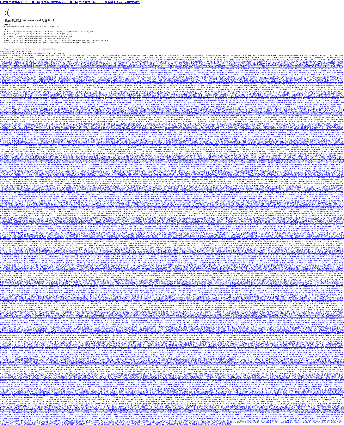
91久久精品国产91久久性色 (56, 83)
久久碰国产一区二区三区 (41, 168)
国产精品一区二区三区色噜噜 (182, 189)
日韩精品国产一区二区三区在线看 (94, 102)
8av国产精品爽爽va (129, 80)
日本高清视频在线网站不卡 (114, 67)
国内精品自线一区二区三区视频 (76, 196)
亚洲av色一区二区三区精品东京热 (207, 153)
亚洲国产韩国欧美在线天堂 (266, 147)
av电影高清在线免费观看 (170, 117)
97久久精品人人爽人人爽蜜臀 (258, 127)
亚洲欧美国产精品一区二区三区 (208, 108)
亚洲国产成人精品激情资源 (230, 72)
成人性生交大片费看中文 (228, 104)
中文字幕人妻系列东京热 (303, 68)
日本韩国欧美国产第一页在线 (282, 136)
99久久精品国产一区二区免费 (137, 142)
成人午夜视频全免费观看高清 (305, 61)
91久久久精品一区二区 (220, 176)
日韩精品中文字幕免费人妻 (149, 130)
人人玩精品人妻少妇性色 (225, 234)
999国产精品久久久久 (59, 85)
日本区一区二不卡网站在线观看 (312, 95)
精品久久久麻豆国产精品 (88, 209)
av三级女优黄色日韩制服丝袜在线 (21, 67)
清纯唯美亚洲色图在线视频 (208, 142)
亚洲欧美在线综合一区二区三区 (265, 217)
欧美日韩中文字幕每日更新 (212, 226)
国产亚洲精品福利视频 (33, 164)
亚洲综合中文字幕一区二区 (326, 65)
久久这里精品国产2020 (68, 91)
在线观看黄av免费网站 (122, 115)
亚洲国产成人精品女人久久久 (186, 157)
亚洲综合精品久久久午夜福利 (290, 93)
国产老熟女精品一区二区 (14, 95)
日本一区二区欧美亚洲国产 (161, 172)
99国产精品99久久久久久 (288, 238)
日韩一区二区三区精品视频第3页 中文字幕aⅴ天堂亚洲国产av (263, 106)
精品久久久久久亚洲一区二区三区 (257, 172)
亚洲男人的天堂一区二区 (236, 106)
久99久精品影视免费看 (176, 198)
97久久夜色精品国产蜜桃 (270, 189)
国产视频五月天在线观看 (167, 97)
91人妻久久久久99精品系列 (220, 67)
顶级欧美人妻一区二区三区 (235, 230)
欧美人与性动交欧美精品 (268, 102)
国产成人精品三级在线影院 (189, 185)
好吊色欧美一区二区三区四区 (313, 106)
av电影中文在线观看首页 (138, 136)
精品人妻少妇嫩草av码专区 (202, 215)
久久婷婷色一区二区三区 (248, 151)
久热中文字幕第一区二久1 (103, 208)
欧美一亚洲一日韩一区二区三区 (325, 223)
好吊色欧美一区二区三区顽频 (166, 110)
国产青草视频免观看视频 (291, 204)
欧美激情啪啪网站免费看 (184, 97)
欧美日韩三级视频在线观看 (217, 87)
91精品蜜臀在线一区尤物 (211, 57)
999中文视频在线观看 (302, 112)
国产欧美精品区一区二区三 (144, 134)
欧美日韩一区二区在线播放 (122, 89)
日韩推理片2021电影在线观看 (141, 144)
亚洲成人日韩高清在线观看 (325, 162)
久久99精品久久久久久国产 (69, 204)
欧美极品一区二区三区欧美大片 (192, 112)
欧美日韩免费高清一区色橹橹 (127, 215)
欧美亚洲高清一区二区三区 (293, 74)
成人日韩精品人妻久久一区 (324, 146)
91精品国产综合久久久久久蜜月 (161, 144)
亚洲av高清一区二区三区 (223, 157)
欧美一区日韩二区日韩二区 (300, 159)
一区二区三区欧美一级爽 (105, 200)
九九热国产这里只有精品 (172, 129)
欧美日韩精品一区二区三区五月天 (296, 76)
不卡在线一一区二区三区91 (276, 125)
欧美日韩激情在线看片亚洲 (183, 245)
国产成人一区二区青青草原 (269, 115)
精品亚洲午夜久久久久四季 (228, 63)
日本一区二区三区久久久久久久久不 (315, 108)
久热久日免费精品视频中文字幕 (281, 221)
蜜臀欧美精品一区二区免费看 (300, 142)
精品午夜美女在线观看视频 (313, 245)
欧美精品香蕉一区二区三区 (217, 240)
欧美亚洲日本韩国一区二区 (60, 234)
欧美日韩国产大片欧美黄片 (217, 83)
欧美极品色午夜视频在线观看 (143, 249)
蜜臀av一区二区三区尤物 (124, 221)
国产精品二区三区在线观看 (229, 174)
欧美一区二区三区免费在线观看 (195, 147)
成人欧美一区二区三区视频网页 (96, 185)
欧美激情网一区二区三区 (28, 59)
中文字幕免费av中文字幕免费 (66, 147)
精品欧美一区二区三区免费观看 (280, 99)
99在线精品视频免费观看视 (89, 159)
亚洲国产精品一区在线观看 (259, 245)
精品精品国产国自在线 (45, 63)
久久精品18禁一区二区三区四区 (73, 70)
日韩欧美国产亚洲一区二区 (214, 166)
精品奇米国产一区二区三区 (107, 123)
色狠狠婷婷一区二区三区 (41, 67)
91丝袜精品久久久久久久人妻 (202, 125)
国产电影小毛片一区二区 (225, 228)
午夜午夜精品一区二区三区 (171, 72)
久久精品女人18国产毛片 (296, 161)
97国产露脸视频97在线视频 (222, 89)
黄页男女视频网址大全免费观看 (281, 80)
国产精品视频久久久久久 (57, 187)
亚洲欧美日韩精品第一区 (265, 183)
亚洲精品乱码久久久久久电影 (260, 108)
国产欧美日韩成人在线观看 (319, 119)
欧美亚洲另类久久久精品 (319, 215)
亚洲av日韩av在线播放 (307, 187)
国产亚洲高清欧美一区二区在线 (208, 162)
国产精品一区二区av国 (137, 151)
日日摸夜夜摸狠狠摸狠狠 (111, 149)
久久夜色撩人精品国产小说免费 (144, 161)
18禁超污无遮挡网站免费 (324, 213)
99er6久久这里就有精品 (169, 224)
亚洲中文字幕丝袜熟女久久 (162, 76)
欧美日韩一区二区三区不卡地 (60, 181)
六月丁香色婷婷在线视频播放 (227, 142)
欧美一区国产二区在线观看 (312, 226)
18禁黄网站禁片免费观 (9, 144)
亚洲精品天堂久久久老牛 (273, 123)
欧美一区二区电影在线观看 (83, 114)
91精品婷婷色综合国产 (215, 146)
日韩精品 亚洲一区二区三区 (110, 172)
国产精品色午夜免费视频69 (312, 206)
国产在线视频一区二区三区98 (276, 59)
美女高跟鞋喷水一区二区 (211, 183)
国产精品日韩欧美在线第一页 (217, 106)
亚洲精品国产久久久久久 (332, 194)
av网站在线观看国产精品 (65, 65)
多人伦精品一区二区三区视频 (150, 162)
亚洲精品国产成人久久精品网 (119, 129)
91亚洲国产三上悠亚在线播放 (138, 129)
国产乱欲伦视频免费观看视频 (120, 91)
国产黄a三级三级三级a (333, 102)
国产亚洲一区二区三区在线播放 (83, 104)
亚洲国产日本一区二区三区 (96, 80)
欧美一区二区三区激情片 (10, 115)
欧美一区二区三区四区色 (298, 234)
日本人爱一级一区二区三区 (281, 193)
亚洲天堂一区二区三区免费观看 (139, 132)
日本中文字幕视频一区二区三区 (136, 63)
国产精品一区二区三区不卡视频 (85, 115)
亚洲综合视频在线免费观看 (74, 127)
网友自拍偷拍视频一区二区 (71, 159)
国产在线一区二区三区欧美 (207, 234)
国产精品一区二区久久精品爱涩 (134, 117)
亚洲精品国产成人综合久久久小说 (170, 177)
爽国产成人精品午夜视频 (309, 55)
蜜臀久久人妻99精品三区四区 (193, 57)
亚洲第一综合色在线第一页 (185, 123)
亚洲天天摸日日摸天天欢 (90, 219)
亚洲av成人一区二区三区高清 (131, 127)
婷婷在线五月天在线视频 (21, 83)
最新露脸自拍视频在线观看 (291, 162)
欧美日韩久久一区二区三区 (292, 83)
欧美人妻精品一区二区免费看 (271, 187)
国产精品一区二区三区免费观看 (249, 91)
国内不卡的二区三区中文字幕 (71, 200)
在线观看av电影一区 (78, 241)
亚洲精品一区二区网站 (218, 68)
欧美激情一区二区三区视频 (83, 142)
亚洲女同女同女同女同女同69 (113, 138)
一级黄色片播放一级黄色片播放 (330, 176)
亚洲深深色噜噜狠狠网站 (300, 208)
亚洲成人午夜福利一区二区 (320, 68)
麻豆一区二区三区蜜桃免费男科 (263, 179)
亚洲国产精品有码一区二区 (197, 187)
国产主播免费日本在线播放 (38, 83)
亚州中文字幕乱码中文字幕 (241, 245)
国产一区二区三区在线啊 (117, 228)
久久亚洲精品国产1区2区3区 (120, 82)
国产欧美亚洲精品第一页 (216, 121)
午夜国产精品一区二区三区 (313, 59)
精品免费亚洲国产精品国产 (148, 110)
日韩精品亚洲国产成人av (308, 93)
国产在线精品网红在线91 (221, 100)
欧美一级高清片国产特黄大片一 (38, 99)
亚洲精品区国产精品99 (31, 147)
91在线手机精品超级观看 (183, 83)
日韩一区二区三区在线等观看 (175, 159)
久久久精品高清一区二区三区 (236, 93)
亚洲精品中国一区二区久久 (229, 236)
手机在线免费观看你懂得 (140, 155)
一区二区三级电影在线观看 (41, 177)
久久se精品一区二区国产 (249, 166)
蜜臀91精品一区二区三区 (269, 68)
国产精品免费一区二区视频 (49, 249)
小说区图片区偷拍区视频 (104, 209)
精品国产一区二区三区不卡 (232, 146)
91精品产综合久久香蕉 (136, 234)
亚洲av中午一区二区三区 (304, 189)
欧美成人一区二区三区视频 (173, 209)
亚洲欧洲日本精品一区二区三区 (327, 82)
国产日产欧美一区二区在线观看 (319, 149)
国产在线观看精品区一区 (96, 97)
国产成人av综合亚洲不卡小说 (193, 179)
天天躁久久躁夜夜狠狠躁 (82, 132)
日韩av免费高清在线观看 (23, 106)
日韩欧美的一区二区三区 (84, 91)
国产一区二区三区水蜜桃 (272, 219)
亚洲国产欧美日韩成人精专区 (193, 226)
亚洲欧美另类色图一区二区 (184, 215)
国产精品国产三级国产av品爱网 (185, 130)
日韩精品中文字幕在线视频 (123, 191)
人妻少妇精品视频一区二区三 (21, 232)
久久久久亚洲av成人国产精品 (239, 200)
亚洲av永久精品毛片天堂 (173, 206)
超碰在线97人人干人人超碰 (61, 63)
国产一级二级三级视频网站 (317, 80)
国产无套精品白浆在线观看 (94, 213)
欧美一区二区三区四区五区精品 (184, 219)
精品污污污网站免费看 (9, 209)
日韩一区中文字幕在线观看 (196, 204)
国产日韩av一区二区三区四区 (51, 215)
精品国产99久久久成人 (88, 206)
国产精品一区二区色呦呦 (45, 119)
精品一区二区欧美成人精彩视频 (95, 87)
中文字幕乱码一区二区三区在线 (70, 123)
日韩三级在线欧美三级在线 (127, 61)
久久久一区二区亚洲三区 (302, 215)
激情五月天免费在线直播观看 (175, 119)
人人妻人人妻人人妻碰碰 (295, 226)
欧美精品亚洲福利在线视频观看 (168, 59)
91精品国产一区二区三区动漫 (80, 63)
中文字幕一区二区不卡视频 (46, 217)
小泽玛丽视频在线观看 (137, 115)
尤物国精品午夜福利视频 (330, 168)
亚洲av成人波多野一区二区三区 (197, 65)
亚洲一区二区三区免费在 (187, 127)
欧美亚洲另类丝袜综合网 (290, 134)
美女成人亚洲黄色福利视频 (282, 114)
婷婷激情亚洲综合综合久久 (160, 78)
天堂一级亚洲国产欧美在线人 (118, 65)
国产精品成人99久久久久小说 (9, 65)
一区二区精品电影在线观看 (261, 221)
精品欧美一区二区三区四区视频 (30, 161)
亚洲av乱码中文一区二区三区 (198, 249)
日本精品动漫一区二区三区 (84, 72)
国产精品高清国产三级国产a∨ (47, 144)
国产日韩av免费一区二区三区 (284, 241)
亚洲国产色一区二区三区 (23, 125)
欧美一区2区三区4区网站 (87, 208)
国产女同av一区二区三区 (160, 85)
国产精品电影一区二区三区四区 (90, 172)
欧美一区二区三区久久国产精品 (41, 234)
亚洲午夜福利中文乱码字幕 (333, 117)
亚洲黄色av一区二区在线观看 (17, 230)
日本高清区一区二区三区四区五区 (14, 194)
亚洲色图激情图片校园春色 (133, 170)
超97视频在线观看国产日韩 (276, 251)
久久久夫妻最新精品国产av (231, 65)
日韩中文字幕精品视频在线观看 (153, 112)
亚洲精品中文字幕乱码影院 (23, 112)
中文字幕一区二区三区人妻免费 (59, 67)
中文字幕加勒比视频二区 (263, 63)
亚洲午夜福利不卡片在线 (14, 91)
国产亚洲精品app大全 (93, 57)
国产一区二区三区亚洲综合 (44, 151)
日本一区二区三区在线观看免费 (333, 151)
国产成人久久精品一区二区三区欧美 (332, 134)
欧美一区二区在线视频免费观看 (229, 151)
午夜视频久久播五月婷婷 (298, 183)
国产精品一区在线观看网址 (169, 127)
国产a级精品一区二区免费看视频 (90, 161)
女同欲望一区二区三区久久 (274, 204)
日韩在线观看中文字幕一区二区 (259, 168)
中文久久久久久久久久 (277, 76)
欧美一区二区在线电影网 (299, 193)
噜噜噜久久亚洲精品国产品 (169, 193)
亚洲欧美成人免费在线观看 (74, 232)
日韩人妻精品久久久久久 (140, 206)
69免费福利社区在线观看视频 (324, 61)
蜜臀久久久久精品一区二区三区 (147, 215)
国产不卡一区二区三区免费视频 (106, 144)
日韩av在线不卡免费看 (323, 93)
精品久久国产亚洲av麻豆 (334, 70)
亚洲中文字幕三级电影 (14, 117)
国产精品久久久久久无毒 (251, 208)
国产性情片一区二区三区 (151, 170)
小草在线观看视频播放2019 (98, 63)
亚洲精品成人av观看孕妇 (163, 70)
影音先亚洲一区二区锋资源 (295, 127)
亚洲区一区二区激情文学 (189, 89)
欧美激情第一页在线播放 (102, 104)
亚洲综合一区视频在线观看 (199, 240)
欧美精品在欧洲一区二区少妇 (112, 68)
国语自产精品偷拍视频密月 (334, 85)
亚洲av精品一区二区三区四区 (229, 129)
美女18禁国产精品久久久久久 (58, 168)
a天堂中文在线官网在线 (126, 172)
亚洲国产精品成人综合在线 (147, 87)
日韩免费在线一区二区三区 (150, 240)
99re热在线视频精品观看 (174, 91)
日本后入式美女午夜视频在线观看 (123, 208)
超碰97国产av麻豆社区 (93, 99)
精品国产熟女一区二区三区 (174, 114)
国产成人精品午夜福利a (267, 241)
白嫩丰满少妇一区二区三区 (156, 159)
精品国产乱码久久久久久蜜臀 (239, 59)
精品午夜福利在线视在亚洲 (155, 209)
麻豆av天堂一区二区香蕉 (284, 147)
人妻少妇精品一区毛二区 (29, 63)
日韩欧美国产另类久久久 (310, 74)
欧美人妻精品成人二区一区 (59, 177)
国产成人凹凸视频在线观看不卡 (105, 119)
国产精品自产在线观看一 (91, 70)
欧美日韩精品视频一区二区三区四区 (218, 55)
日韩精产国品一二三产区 (290, 89)
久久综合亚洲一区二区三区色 (192, 217)
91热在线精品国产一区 (105, 159)
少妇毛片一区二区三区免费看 (152, 138)
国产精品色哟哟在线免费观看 (103, 121)
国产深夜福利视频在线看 (335, 63)
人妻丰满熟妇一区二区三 (317, 129)
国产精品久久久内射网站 (133, 153)
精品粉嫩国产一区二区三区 (48, 95)
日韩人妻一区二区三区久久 (268, 208)
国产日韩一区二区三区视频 (116, 72)
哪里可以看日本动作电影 (42, 181)
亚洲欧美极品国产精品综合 (289, 181)
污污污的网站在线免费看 (115, 117)
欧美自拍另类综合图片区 (185, 93)
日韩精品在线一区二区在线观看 (149, 93)
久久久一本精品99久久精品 (211, 196)
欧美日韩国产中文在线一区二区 (329, 236)
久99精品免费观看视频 (212, 144)
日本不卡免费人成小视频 (99, 117)
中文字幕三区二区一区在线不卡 (167, 87)
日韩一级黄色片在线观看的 (234, 241)
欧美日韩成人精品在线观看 (168, 100)
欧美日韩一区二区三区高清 (246, 119)
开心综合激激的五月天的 (41, 97)
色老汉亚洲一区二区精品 (109, 187)
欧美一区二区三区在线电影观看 (117, 185)
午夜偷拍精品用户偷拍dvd (105, 211)
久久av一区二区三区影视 (116, 170)
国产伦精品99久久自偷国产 (257, 83)
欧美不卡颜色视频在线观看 (15, 155)
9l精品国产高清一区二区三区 (253, 230)
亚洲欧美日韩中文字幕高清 (310, 249)
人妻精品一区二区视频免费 (99, 55)
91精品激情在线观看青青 (78, 213)
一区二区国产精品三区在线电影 (211, 85)
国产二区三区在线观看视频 (282, 179)
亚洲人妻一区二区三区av (189, 213)
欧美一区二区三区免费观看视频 (10, 100)
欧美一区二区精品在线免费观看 (10, 59)
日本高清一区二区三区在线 (256, 74)
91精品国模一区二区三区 (167, 228)
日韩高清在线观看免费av (252, 176)
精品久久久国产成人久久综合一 (238, 161)
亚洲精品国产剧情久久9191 (46, 226)
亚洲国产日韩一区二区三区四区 (291, 95)
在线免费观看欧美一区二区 (258, 59)
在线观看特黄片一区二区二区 (66, 211)
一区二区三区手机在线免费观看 (168, 149)
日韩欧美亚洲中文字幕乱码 (285, 153)
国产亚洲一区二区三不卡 (54, 251)
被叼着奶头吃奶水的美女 (300, 80)
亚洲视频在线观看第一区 (17, 76)
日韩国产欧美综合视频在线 (153, 151)
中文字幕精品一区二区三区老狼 (215, 204)
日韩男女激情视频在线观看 (269, 191)
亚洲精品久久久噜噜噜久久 (218, 189)
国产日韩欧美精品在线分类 (166, 61)
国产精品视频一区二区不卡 (331, 164)
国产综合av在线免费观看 (140, 119)
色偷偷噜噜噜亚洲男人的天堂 (66, 121)
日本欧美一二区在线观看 (95, 223)
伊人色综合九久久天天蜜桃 (34, 134)
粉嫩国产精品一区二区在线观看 (257, 70)
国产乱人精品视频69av (38, 125)
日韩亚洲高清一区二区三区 (279, 108)
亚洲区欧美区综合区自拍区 (308, 123)
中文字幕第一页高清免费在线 (317, 121)
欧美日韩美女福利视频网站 (245, 104)
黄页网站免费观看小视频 (180, 144)
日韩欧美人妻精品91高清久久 (184, 194)
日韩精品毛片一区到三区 (54, 125)
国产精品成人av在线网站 (101, 65)
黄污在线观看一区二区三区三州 (90, 140)
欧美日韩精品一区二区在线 (103, 198)
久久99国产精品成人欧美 (193, 85)
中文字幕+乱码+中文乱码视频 (9, 119)
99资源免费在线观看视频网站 (329, 97)
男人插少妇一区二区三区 (34, 215)
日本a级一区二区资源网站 (282, 149)
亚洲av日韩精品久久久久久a (308, 191)
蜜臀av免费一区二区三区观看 (77, 80)
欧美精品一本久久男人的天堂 (320, 217)
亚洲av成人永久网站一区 (253, 249)
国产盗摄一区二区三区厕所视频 (101, 74)
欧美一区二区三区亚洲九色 (216, 249)
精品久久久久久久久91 (124, 144)
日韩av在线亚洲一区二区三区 (113, 213)
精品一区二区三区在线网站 (282, 159)
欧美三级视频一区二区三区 (123, 251)
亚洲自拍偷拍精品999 (330, 76)
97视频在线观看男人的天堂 (88, 174)
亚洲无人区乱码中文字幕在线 (211, 217)
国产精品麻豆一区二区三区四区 (133, 213)
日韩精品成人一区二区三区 (239, 194)
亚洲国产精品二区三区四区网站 (154, 217)
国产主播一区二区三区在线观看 (111, 140)
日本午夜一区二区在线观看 (54, 140)
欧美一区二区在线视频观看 (16, 134)
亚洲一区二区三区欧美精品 (10, 121)
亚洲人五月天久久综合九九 (133, 228)
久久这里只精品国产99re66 (61, 110)
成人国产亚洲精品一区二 (84, 82)
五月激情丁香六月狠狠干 (21, 166)
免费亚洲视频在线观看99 (184, 223)
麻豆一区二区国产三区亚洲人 (47, 241)
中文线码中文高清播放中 (10, 223)
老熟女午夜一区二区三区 (221, 70)
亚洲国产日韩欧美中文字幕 (127, 70)
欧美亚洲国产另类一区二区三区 (296, 110)
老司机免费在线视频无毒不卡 (116, 108)
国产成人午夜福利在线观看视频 (21, 234)
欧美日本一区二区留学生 (285, 211)
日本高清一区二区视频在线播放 (99, 234)
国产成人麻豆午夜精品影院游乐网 (260, 80)
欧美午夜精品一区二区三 (92, 85)
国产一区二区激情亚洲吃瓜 (169, 164)
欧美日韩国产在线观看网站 (174, 221)
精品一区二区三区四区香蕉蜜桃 (204, 110)
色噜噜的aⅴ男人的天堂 (183, 240)
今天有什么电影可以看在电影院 (100, 193)
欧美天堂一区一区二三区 (255, 67)
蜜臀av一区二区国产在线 (312, 157)
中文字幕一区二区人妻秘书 (104, 249)
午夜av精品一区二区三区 (176, 85)
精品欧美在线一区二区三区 (271, 93)
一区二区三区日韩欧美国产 (224, 123)
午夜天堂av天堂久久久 (149, 67)
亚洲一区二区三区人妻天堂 (107, 221)
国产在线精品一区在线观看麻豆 (148, 125)
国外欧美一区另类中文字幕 (97, 130)
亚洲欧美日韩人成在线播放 (42, 213)
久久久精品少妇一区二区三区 (200, 68)
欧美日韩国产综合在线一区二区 (98, 153)
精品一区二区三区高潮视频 (139, 147)
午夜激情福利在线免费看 (140, 179)
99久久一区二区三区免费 (213, 138)
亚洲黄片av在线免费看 (47, 55)
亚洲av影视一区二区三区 (180, 208)
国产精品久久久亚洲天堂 (151, 100)
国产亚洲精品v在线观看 (270, 87)
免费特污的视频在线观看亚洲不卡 (203, 97)
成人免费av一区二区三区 (225, 221)
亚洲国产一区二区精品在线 (239, 219)
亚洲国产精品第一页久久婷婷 (112, 127)
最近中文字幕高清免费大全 (237, 70)
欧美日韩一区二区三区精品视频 (307, 65)
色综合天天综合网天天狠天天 (224, 224)
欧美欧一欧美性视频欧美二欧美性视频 (238, 204)
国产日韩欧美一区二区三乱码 (83, 65)
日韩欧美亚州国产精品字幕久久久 (286, 65)
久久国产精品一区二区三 (113, 97)
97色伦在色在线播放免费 (221, 115)
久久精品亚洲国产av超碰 (36, 243)
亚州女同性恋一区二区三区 (309, 91)
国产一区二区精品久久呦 (302, 119)
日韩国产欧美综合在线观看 (177, 211)
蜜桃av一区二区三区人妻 (277, 55)
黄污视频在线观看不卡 (276, 245)
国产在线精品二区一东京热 (140, 191)
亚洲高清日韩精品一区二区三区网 (23, 85)
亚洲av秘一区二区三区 (37, 166)
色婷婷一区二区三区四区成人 (146, 95)
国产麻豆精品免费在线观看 (263, 129)
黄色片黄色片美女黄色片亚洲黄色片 (173, 138)
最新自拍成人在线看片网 (93, 241)
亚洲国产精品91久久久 (96, 138)
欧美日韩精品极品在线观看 (138, 159)
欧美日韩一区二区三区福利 (287, 189)
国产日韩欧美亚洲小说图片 (36, 183)
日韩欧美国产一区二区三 (292, 236)
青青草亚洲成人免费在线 (39, 127)
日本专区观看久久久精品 (200, 83)
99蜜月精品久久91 (137, 200)
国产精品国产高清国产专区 (247, 196)
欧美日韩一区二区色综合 (219, 93)
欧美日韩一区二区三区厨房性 (119, 234)
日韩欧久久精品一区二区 (8, 132)
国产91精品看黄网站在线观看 (104, 206)
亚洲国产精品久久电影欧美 (150, 157)
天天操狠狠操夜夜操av (229, 226)
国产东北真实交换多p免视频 (301, 179)
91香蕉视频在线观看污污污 (206, 177)
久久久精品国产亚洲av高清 (34, 204)
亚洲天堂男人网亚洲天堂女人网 (26, 247)
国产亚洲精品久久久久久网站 (184, 67)
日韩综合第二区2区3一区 (121, 174)
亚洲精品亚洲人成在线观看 (17, 224)
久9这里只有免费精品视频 (109, 85)
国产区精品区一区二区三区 (101, 82)
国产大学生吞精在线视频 (178, 172)
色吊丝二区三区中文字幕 (210, 114)
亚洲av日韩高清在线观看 (161, 211)
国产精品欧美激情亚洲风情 (137, 209)
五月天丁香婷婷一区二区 (321, 189)
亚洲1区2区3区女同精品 (31, 155)
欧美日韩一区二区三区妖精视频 (168, 153)
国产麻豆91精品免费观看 (53, 174)
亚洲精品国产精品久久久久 (216, 208)
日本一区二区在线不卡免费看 (36, 224)
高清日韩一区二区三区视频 (200, 140)
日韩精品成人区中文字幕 (114, 87)
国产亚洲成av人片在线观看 (148, 181)
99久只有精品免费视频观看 (105, 136)
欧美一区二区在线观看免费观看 (133, 223)
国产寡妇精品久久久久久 (254, 93)
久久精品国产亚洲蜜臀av (131, 110)
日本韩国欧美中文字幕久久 (301, 57)
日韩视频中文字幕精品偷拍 (220, 80)
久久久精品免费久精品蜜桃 (60, 213)
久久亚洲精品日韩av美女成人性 (100, 226)
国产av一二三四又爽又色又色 (42, 80)
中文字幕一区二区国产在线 (316, 221)
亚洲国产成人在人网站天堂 (295, 59)
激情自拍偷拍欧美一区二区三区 (190, 72)
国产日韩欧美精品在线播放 (274, 157)
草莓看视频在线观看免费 (170, 108)
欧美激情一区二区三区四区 (55, 219)
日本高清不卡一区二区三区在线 (65, 72)
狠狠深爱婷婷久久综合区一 (84, 121)
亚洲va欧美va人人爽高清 (226, 108)
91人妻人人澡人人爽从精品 (44, 153)
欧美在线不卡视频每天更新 (111, 125)
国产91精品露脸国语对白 (330, 245)
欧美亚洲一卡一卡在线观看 (315, 99)
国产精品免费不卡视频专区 (18, 183)
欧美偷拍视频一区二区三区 (230, 138)
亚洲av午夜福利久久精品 (94, 83)
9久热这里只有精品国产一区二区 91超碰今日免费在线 (86, 168)
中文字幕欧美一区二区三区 (59, 102)
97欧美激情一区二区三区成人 (122, 121)
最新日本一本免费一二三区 (57, 170)
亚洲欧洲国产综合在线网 (247, 138)
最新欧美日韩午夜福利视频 (259, 110)
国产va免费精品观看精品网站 (9, 130)
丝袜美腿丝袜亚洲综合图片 (159, 174)
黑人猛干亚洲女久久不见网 (194, 104)
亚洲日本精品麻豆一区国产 (174, 142)
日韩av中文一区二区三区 (53, 200)
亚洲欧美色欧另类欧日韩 (57, 232)
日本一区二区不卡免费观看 (125, 57)
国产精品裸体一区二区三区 (63, 130)
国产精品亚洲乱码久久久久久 (224, 168)
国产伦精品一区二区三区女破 (270, 61)
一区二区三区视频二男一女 (153, 115)
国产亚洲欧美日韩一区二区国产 (80, 129)
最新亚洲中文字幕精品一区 (227, 179)
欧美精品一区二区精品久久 (190, 82)
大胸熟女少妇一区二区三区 (116, 63)
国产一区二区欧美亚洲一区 (315, 166)
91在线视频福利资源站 (164, 181)
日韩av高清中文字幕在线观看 (303, 241)
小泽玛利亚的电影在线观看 (218, 161)
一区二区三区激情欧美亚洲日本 (10, 136)
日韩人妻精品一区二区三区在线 (224, 193)
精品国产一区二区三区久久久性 (302, 155)
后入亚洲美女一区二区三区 (91, 76)
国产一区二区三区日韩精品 (203, 70)
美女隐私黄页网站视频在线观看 (232, 78)
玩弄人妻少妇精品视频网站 (300, 114)
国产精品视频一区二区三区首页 (197, 172)
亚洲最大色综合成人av (112, 102)
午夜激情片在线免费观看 (101, 247)
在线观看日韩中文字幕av (209, 221)
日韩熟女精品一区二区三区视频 (296, 130)
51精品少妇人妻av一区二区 (323, 89)
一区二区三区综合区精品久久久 (203, 245)
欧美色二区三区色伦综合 (163, 238)
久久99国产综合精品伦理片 (334, 177)
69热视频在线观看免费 (275, 162)
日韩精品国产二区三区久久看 (163, 146)
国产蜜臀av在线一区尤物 (239, 89)
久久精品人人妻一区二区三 (83, 164)
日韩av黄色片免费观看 (64, 241)
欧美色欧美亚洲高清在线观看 (318, 144)
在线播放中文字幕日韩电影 (65, 115)
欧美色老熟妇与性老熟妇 (31, 95)
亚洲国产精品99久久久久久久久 (41, 185)
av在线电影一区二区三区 (237, 95)
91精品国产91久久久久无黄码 (203, 193)
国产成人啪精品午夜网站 (307, 219)
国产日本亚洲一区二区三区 (30, 114)
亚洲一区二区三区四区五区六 (47, 211)
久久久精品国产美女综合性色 (67, 155)
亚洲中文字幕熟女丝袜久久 (132, 67)
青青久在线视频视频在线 (330, 59)
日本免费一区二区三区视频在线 (52, 136)
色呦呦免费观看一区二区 (265, 136)
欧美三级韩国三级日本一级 (161, 249)
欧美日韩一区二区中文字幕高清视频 (326, 185)
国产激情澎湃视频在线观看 (89, 123)
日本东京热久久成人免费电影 (129, 149)
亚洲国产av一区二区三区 (60, 87)
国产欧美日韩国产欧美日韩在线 (205, 123)
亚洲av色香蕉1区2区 (221, 97)
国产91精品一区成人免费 (29, 241)
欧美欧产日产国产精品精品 (247, 144)
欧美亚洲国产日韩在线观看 (103, 78)
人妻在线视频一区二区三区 (54, 230)
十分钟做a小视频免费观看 (284, 102)
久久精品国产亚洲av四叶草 (297, 117)
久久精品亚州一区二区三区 (129, 102)
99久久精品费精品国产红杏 (107, 219)
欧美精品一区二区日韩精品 (252, 68)
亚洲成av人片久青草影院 (181, 146)
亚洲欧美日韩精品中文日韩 (268, 112)
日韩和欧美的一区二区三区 (57, 99)
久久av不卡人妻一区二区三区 (235, 249)
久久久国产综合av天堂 (201, 87)
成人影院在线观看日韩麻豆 (286, 68)
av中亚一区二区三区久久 (26, 87)
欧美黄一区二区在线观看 (198, 238)
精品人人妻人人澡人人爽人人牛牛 (289, 91)
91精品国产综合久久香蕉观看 (249, 112)
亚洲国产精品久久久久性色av (165, 83)
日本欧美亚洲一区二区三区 (264, 85)
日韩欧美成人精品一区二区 (119, 226)
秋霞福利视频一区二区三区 (88, 146)
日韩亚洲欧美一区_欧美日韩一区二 (277, 117)
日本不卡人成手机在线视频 (37, 251)
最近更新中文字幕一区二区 (234, 187)
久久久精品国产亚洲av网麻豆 (54, 183)
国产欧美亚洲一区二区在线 (160, 204)
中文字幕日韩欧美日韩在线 (257, 200)
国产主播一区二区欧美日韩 (318, 63)
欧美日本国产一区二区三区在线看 (87, 155)
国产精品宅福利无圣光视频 (141, 74)
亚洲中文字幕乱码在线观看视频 (176, 132)
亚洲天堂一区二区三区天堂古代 (291, 249)
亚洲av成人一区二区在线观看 (25, 153)
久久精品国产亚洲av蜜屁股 (131, 130)
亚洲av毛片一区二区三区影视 (105, 115)
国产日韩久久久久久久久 (330, 172)
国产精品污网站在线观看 (236, 176)
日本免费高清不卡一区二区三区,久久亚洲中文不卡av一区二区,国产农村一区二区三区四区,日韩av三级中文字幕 (70, 2)
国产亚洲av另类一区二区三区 (305, 185)
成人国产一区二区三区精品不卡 (287, 132)
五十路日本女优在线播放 (45, 59)
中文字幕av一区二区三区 (306, 223)
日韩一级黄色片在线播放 (100, 164)
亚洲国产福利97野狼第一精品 (131, 196)
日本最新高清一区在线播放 (166, 215)
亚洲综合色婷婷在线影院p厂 (18, 89)
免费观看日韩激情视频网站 (122, 200)
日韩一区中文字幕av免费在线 (175, 147)
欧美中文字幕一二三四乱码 (265, 151)
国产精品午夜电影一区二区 (226, 149)
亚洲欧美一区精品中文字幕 (142, 204)
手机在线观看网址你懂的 (272, 78)
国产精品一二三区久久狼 (166, 245)
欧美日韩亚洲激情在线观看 (248, 72)
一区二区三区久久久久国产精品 (258, 55)
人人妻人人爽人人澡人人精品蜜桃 (308, 176)
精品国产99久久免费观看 (307, 89)
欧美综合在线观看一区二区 (266, 65)
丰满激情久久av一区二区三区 (205, 157)
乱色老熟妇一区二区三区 (278, 170)
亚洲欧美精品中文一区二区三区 (78, 108)
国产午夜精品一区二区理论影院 (136, 72)
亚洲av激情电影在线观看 (108, 57)
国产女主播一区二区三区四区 (70, 206)
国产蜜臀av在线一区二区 (150, 245)
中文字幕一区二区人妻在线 (124, 123)
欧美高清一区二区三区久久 (21, 93)
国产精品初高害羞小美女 (8, 153)
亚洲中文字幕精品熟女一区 (64, 100)
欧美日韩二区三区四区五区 (141, 183)
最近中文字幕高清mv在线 (141, 99)
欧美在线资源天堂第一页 (236, 189)
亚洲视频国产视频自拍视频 (65, 114)
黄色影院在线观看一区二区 (126, 85)
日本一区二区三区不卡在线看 (165, 106)
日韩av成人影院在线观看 (114, 130)
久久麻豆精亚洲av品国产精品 (315, 196)
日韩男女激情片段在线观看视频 (172, 196)
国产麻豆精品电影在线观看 (263, 104)
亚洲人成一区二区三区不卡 (268, 174)
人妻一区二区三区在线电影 (96, 110)
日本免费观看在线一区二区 (255, 181)
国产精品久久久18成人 (116, 194)
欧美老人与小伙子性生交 (254, 134)
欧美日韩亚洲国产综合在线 (158, 99)
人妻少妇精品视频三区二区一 (142, 121)
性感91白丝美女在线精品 (16, 249)
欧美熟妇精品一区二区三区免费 (213, 112)
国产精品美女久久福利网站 (244, 170)
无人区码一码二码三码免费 (334, 129)
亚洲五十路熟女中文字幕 (201, 161)
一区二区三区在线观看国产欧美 (31, 146)
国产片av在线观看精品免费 (191, 221)
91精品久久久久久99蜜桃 (108, 76)
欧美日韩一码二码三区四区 (25, 176)
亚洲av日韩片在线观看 (285, 208)
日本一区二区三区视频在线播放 (223, 117)
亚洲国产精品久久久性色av (242, 228)
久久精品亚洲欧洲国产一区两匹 (236, 134)
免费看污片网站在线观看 (133, 202)
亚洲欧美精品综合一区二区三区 (282, 155)
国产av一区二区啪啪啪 (295, 108)
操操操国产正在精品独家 (28, 65)
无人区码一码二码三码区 (91, 61)
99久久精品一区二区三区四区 (328, 249)
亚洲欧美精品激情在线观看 (274, 83)
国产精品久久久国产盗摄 (242, 108)
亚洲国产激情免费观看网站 (230, 85)
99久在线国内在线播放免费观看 (294, 157)
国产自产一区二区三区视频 (117, 217)
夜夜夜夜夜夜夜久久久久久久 (247, 159)
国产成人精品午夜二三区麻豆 (66, 95)
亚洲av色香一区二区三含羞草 (325, 132)
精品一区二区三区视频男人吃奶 (106, 179)
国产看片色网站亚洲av (100, 72)
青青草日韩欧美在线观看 (219, 215)
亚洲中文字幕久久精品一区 (187, 117)
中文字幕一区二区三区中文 (49, 117)
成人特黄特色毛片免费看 (332, 234)
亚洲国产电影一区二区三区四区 (299, 63)
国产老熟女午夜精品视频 (229, 147)
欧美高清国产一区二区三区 (176, 99)
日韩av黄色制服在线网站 (247, 85)
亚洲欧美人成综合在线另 (223, 130)
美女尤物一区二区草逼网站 (202, 67)
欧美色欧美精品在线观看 (315, 151)
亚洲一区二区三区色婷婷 (143, 57)
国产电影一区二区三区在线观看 (328, 67)
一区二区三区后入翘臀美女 (315, 110)
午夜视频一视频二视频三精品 (227, 99)
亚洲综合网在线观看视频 (247, 129)
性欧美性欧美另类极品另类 (52, 206)
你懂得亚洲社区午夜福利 (81, 100)
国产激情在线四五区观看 (217, 134)
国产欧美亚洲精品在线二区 (61, 223)
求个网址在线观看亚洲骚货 (152, 108)
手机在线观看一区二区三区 (190, 206)
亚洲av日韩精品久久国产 (268, 211)
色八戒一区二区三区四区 (60, 80)
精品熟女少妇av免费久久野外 (196, 211)
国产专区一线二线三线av (191, 142)
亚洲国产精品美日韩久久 (39, 236)
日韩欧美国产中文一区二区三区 (211, 72)
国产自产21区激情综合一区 (10, 82)
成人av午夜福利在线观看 (186, 193)
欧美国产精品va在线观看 (20, 57)
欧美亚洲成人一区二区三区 (119, 142)
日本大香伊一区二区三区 (331, 243)
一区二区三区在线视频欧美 (8, 138)
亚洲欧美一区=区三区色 (9, 181)
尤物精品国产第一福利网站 (325, 209)
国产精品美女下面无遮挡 (241, 125)
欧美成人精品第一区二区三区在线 (79, 193)
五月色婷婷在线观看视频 (212, 104)
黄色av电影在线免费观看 (298, 151)
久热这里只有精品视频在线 (299, 149)
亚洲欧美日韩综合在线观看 (238, 67)
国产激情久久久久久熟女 (177, 55)
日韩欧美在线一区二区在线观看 (294, 106)
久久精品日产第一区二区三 (334, 136)
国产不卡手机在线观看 (206, 115)
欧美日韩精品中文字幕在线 (42, 209)
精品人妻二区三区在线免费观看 (67, 198)
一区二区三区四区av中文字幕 (159, 55)
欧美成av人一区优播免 (128, 134)
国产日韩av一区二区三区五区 (192, 63)
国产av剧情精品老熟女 (214, 78)
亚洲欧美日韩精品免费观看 (180, 76)
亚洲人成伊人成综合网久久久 (186, 170)
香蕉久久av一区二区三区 (68, 194)
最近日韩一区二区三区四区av (244, 114)
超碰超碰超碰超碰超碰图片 (73, 183)
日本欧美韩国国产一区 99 (135, 112)
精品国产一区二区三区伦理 (85, 78)
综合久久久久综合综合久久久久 (196, 55)
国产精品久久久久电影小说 (34, 206)
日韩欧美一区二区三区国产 (142, 166)
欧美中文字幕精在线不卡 (21, 172)
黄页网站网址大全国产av (159, 183)
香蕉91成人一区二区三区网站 (229, 57)
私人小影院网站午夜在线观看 (252, 121)
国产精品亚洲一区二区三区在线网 (199, 74)
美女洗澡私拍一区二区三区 (127, 106)
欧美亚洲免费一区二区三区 (45, 130)
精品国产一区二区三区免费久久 (76, 57)
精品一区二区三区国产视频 (165, 67)
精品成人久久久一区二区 (84, 147)
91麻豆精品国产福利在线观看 (205, 130)
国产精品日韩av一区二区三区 (99, 100)
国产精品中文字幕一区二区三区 (233, 206)
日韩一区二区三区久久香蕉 (171, 213)
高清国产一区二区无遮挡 (148, 194)
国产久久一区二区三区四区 (162, 134)
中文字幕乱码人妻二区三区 (323, 204)
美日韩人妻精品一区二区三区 (177, 121)
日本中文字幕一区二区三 (36, 89)
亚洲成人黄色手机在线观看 (226, 155)
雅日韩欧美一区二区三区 (29, 217)
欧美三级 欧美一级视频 (296, 164)
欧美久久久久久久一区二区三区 (89, 204)
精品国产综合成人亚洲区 (61, 176)
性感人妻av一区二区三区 (176, 174)
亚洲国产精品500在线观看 (157, 147)
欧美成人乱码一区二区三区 (288, 146)
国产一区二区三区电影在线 (324, 247)
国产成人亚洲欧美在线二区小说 (147, 61)
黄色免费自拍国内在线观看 (287, 202)
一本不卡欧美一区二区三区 (165, 219)
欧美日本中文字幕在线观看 (114, 181)
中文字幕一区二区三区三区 (223, 110)
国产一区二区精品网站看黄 (194, 183)
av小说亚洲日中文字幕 (284, 121)
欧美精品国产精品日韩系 (317, 85)
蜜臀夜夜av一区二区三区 (261, 170)
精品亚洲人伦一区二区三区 (226, 170)
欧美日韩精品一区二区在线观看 (44, 129)
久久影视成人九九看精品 (136, 224)
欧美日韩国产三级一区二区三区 (186, 95)
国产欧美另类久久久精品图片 (112, 223)
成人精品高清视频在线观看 (74, 106)
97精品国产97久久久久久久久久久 (54, 76)
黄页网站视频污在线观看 (280, 166)
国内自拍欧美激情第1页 (241, 123)
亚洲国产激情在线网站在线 (285, 119)
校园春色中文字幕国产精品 (196, 166)
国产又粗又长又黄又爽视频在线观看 (36, 157)
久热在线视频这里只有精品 (300, 85)
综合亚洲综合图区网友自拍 (114, 80)
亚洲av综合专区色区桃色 (238, 115)
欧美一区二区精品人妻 (320, 174)
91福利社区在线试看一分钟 (37, 219)
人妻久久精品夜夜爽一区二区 (48, 142)
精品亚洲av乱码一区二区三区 (171, 234)
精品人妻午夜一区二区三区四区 (316, 70)
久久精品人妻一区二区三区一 (196, 251)
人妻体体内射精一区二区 (26, 115)
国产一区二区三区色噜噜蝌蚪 (146, 106)
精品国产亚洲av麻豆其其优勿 (223, 245)
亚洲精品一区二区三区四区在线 (310, 87)
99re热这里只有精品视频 (166, 130)
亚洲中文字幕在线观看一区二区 (78, 97)
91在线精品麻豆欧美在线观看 (248, 57)
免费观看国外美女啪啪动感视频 (64, 162)
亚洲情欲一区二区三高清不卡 (66, 74)
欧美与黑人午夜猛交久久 (318, 57)
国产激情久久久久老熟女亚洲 (151, 127)
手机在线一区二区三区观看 (118, 100)
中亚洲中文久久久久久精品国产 (62, 104)
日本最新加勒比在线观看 (262, 99)
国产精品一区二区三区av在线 (235, 61)
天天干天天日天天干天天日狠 (237, 74)
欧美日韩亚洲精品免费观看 (315, 130)
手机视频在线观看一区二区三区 (319, 138)
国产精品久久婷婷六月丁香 (326, 91)
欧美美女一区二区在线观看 (229, 91)
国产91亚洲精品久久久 (18, 174)
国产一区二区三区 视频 (241, 127)
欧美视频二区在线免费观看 (155, 63)
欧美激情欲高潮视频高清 (187, 59)
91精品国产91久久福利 (259, 228)
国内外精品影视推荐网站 (232, 112)
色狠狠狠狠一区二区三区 (66, 179)
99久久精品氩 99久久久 (129, 83)
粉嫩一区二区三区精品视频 (210, 119)
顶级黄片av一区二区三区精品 (187, 100)
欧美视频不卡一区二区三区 (50, 123)
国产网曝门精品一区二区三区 (299, 104)
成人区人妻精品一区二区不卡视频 (319, 72)
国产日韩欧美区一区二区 (210, 243)
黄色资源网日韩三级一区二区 (21, 185)
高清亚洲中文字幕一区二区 (51, 146)
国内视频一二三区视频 (13, 63)
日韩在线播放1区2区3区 (82, 162)
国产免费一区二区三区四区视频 (209, 185)
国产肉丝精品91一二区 (30, 211)
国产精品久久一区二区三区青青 (43, 112)
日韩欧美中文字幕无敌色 (20, 238)
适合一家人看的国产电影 (249, 65)
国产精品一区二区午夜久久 (295, 170)
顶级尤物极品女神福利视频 (254, 87)
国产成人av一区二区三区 (328, 87)
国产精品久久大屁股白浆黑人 (267, 72)
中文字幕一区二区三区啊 (68, 82)
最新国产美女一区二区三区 (144, 76)
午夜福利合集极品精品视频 (71, 136)
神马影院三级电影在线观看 (64, 217)
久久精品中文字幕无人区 (41, 68)
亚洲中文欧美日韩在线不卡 (262, 155)
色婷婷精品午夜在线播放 (193, 174)
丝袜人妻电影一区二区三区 (263, 193)
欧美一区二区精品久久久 (308, 162)
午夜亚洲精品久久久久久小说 (308, 67)
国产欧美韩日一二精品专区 (156, 142)
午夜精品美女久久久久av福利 (187, 108)
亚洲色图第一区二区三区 (73, 238)
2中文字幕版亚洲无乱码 (304, 174)
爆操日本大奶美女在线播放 (59, 108)
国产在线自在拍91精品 (244, 243)
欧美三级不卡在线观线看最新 (239, 80)
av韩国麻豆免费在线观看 (205, 100)
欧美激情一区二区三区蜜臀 (301, 147)
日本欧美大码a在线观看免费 (63, 119)
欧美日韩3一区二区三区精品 (273, 67)
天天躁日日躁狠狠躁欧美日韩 (64, 132)
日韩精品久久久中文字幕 (95, 68)
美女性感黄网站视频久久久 (250, 102)
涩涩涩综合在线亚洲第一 (163, 230)
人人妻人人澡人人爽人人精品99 (131, 97)
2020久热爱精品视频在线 (223, 194)
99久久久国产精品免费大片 (180, 230)
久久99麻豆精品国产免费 (258, 82)
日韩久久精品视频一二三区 (328, 83)
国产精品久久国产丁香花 (227, 114)
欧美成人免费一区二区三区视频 (18, 219)
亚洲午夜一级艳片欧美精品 (52, 134)
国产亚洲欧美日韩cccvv (317, 104)
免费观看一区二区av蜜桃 (191, 236)
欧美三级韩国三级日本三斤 (296, 70)
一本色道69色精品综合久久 (140, 89)
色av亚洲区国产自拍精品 (281, 183)
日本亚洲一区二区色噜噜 (46, 162)
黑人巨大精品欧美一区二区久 (192, 209)
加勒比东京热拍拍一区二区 (102, 112)
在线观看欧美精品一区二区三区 (40, 245)
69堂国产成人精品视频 (210, 99)
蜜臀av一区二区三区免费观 (265, 144)
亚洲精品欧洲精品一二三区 (258, 125)
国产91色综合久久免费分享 (136, 193)
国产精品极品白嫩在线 (62, 129)
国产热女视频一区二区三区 (197, 247)
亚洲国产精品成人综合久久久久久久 (101, 151)
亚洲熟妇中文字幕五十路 (221, 95)
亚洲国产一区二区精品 (72, 172)
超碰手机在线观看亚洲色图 (244, 155)
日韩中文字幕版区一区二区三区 (93, 232)
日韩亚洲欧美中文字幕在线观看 (289, 209)
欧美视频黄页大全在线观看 (150, 97)
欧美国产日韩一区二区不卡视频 (181, 134)
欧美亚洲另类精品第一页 (156, 179)
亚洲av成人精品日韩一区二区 (260, 76)
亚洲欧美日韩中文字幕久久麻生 (278, 161)
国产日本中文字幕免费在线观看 (151, 196)
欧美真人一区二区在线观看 (237, 172)
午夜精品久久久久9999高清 (143, 208)
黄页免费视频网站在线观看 (143, 172)
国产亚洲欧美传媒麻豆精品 (65, 164)
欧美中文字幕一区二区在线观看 (207, 170)
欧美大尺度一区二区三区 (65, 144)
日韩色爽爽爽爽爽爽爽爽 (173, 82)
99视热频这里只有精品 (317, 147)
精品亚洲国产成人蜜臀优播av (72, 251)
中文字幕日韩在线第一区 (253, 132)
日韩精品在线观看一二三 (125, 236)
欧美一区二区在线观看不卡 (185, 110)
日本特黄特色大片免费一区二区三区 (238, 76)
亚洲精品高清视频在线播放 (241, 110)
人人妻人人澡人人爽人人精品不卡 (285, 198)
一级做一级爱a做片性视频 (111, 59)
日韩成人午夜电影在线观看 (97, 176)
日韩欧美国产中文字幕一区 (167, 170)
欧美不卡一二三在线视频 (54, 202)
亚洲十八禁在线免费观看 (181, 241)
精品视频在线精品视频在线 (229, 196)
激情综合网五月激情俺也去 (37, 159)
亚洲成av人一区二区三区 (246, 236)
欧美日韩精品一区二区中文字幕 (321, 153)
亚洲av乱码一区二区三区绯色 (153, 213)
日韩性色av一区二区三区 (130, 87)
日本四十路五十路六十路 (287, 115)
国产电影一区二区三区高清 (12, 146)
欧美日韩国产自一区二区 (61, 59)
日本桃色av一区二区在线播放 (220, 219)
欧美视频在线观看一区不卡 (254, 95)
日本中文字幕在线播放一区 (180, 238)
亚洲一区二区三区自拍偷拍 (281, 104)
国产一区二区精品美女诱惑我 (219, 140)
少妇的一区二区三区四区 (94, 59)
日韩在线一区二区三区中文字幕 (253, 78)
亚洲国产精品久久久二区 (196, 144)
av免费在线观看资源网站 (184, 232)
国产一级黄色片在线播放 (28, 151)
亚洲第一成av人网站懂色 (66, 142)
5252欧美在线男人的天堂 (282, 151)
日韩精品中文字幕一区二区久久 (19, 200)
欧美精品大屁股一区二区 (315, 76)
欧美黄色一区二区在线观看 (13, 240)
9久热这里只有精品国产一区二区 (97, 170)
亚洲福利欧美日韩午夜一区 (149, 59)
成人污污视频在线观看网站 (110, 238)
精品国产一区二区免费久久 (77, 93)
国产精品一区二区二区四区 (282, 85)
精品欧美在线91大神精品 (233, 102)
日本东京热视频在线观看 (144, 85)
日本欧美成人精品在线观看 (173, 63)
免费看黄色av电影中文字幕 (194, 99)
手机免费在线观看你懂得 (290, 67)
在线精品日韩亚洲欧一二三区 (278, 172)
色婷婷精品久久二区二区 (204, 117)
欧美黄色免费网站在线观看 (281, 142)
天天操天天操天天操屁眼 (90, 166)
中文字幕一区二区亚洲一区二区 (122, 146)
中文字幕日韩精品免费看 (130, 232)
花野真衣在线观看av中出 (274, 82)
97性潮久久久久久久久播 (221, 200)
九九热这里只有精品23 (287, 215)
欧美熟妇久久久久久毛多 (165, 140)
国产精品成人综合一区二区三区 (130, 59)
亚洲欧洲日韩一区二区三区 (201, 232)
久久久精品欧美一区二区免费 (162, 247)
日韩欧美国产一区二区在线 (313, 168)
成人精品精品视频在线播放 (113, 110)
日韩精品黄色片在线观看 (259, 226)
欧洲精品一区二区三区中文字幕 (122, 74)
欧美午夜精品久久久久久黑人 (30, 55)
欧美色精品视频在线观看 (32, 249)
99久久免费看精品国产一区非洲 (259, 97)
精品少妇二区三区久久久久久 (198, 76)
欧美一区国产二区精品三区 (48, 155)
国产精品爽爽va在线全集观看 (174, 179)
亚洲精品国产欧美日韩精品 (182, 140)
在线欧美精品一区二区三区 (262, 164)
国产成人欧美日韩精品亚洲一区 (146, 219)
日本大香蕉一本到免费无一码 (66, 189)
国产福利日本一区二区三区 (278, 168)
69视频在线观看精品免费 (79, 110)
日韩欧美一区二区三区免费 (244, 164)
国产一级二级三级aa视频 (48, 164)
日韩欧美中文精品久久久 (31, 72)
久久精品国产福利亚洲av (65, 240)
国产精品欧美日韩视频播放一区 (189, 164)
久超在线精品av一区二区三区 (51, 91)
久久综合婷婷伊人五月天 (182, 68)
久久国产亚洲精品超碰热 (290, 223)
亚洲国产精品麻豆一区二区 (53, 70)
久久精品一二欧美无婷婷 (149, 176)
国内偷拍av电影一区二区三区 (79, 234)
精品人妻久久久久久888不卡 (241, 130)
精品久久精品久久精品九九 (100, 194)
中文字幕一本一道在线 (159, 236)
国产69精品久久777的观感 (323, 219)
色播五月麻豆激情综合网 (282, 144)
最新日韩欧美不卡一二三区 (335, 211)
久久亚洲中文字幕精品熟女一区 (42, 104)
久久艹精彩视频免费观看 (175, 236)
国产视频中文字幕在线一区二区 (286, 247)
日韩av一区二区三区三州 (131, 181)
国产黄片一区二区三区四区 (136, 226)
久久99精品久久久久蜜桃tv (214, 211)
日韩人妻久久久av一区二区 (268, 240)
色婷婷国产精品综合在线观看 (146, 83)
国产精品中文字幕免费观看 (24, 97)
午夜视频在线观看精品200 (91, 230)
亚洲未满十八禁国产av (176, 57)
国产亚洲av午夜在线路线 (269, 132)
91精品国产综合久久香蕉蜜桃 (318, 114)
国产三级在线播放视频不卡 (77, 185)
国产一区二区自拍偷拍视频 (232, 238)
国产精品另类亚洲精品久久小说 (266, 153)
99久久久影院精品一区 (213, 147)
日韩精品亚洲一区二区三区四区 (27, 144)
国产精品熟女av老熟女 (300, 136)
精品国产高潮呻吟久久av (234, 191)
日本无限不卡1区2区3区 (162, 187)
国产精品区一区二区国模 (172, 89)
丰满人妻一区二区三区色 (78, 59)
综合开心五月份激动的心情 (290, 123)
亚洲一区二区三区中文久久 (327, 74)
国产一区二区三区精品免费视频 (76, 83)
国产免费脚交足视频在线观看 (231, 209)
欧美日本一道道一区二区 (293, 55)
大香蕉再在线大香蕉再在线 (294, 206)
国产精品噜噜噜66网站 (154, 72)
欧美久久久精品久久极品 (13, 142)
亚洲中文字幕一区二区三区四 (109, 61)
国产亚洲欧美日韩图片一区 (112, 196)
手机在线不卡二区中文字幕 (163, 189)
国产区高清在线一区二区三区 (132, 138)
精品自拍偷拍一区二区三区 (268, 91)
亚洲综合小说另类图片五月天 (199, 241)
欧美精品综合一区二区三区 (165, 194)
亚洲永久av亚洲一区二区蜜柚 (86, 95)
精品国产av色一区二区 (258, 117)
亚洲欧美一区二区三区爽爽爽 (210, 174)
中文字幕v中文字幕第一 (9, 149)
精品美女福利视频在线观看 (152, 223)
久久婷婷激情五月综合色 (76, 87)
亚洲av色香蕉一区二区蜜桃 (97, 108)
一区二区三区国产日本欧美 (34, 76)
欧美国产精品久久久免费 (225, 82)
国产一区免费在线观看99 (82, 217)
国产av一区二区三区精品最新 (235, 87)
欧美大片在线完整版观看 (184, 202)
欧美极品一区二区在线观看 (180, 181)
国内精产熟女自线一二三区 (8, 110)
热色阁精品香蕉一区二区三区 (199, 102)
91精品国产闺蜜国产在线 (278, 97)
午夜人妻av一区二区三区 (245, 99)
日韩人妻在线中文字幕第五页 (84, 112)
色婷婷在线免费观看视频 (133, 162)
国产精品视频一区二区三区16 (64, 55)
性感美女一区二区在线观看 (153, 117)
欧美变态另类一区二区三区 (227, 162)
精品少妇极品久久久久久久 (37, 238)
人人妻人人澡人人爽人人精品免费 (175, 65)
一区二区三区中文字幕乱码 (250, 238)
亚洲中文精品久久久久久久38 (64, 138)
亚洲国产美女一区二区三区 (56, 196)
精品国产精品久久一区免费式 (39, 93)
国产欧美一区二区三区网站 (23, 168)
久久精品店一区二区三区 (317, 102)
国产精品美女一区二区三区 (43, 87)
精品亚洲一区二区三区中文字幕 (192, 91)
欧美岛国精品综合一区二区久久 (106, 95)
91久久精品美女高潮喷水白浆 (38, 170)
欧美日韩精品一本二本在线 (247, 183)
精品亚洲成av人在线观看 (131, 93)
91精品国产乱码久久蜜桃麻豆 (160, 74)
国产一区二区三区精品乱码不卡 (222, 125)
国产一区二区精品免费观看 (265, 196)
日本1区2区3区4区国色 (252, 140)
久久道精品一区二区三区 (105, 89)
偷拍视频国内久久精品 (306, 230)
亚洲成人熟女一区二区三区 (310, 232)
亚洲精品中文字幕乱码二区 (149, 177)
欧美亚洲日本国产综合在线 (297, 166)
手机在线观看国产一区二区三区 (245, 224)
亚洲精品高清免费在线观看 (226, 164)
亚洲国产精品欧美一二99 (256, 89)
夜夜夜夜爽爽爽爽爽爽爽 (290, 213)
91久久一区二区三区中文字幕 (179, 78)
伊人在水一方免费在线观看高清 (238, 97)
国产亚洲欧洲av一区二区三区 (211, 209)
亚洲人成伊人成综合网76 (302, 240)
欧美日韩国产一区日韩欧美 (167, 168)
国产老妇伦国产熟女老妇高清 (195, 138)
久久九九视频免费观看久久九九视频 (11, 72)
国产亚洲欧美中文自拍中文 (107, 155)
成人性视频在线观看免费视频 (32, 123)
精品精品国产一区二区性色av (331, 78)
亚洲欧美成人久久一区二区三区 (76, 224)
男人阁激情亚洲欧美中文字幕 (257, 161)
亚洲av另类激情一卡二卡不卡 (126, 76)
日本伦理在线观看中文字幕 (277, 127)
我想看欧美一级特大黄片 (160, 121)
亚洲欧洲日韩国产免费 (284, 72)
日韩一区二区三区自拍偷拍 (56, 127)
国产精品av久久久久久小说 (47, 114)
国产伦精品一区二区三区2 (200, 134)
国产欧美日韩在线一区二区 (138, 82)
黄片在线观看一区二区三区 (293, 194)
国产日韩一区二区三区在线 (150, 202)
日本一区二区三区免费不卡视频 (114, 177)
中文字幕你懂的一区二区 (31, 240)
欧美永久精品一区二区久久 (139, 198)
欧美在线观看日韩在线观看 (47, 147)
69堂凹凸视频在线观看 (307, 204)
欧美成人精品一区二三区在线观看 (67, 208)
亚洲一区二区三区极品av (38, 140)
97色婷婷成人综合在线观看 (11, 161)
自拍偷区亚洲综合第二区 (201, 223)
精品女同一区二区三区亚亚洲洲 (315, 177)
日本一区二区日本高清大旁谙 (262, 142)
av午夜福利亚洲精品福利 (189, 200)
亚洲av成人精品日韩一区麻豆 (229, 144)
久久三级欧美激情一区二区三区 (46, 65)
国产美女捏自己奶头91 (314, 172)
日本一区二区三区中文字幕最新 (28, 138)
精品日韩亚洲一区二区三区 (310, 83)
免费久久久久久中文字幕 (335, 224)
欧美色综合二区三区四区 (323, 187)
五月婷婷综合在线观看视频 (71, 125)
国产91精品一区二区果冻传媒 (216, 251)
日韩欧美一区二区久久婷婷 (74, 61)
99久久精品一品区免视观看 (169, 162)
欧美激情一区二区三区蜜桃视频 (205, 224)
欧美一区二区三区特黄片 (112, 168)
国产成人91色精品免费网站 (208, 155)
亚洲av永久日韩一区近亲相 (201, 93)
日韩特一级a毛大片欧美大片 (279, 243)
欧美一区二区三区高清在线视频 (294, 245)
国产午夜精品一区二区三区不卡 (230, 185)
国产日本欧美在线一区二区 (159, 57)
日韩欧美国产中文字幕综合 (125, 189)
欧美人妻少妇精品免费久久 (105, 191)
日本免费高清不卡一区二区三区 (200, 181)
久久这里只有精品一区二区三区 (67, 89)
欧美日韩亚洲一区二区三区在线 (126, 95)
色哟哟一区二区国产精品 (88, 136)
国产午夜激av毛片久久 (157, 89)
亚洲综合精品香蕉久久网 (78, 149)
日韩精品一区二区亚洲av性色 (185, 168)
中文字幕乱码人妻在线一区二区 (331, 206)
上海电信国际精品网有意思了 (188, 162)
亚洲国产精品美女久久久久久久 (142, 211)
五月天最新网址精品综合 (56, 236)
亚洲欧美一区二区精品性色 (99, 162)
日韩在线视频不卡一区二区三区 (19, 140)
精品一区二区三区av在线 (82, 55)
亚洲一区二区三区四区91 (70, 221)
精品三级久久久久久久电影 (210, 129)
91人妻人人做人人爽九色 (158, 191)
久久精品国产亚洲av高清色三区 (59, 68)
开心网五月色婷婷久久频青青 (155, 114)
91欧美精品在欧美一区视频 (171, 200)
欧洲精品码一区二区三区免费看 (44, 132)
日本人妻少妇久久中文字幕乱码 (260, 232)
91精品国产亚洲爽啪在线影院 (327, 123)
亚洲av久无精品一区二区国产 (174, 226)
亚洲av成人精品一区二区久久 (24, 129)
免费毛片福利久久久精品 (104, 202)
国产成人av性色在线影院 (32, 189)
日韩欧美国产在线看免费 (181, 102)
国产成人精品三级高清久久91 (21, 228)
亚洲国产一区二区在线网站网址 (328, 55)
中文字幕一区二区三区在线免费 (38, 61)
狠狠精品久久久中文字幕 (116, 153)
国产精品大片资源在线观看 (39, 193)
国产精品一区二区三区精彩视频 (158, 198)
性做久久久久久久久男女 (125, 166)
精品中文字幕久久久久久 (333, 110)
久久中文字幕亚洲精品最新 (95, 93)
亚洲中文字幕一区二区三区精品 (313, 194)
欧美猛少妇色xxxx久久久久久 (297, 172)
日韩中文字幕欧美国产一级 (311, 97)
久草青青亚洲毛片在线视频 (316, 136)
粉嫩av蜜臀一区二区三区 (256, 219)
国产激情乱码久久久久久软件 (138, 65)
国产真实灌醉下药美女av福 (121, 78)
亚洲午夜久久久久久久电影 (304, 115)
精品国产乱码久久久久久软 (333, 99)
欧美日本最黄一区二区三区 (39, 106)
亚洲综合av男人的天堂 (47, 72)
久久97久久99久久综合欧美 (271, 146)
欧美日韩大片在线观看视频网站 (119, 55)
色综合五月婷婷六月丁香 (165, 176)
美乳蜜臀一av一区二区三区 (76, 245)
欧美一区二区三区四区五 (8, 176)
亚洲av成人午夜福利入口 (300, 72)
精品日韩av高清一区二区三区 (86, 202)
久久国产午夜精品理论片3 (95, 196)
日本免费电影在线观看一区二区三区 (255, 206)
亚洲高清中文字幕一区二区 (155, 82)
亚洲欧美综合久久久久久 (130, 68)
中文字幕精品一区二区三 (222, 59)
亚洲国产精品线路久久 (107, 251)
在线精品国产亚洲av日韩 (245, 179)
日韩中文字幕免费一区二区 (184, 61)
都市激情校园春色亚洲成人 (146, 230)
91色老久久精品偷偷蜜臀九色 (153, 200)
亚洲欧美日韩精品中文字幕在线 (144, 189)
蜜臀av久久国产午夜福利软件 (194, 159)
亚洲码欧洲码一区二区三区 (252, 187)
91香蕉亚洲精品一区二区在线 (205, 168)
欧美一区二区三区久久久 (281, 224)
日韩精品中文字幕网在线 (73, 166)
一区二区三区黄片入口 (108, 99)
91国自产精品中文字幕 (332, 104)
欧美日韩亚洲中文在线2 (299, 121)
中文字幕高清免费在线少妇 (123, 206)
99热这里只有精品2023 (269, 121)
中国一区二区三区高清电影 (79, 67)
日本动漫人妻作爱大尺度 (296, 168)
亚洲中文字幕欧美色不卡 (86, 198)
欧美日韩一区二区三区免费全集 (236, 251)
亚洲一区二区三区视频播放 (134, 108)
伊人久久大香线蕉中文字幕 (219, 232)
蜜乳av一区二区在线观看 (241, 82)
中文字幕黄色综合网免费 (189, 177)
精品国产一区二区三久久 (48, 74)
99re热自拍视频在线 (50, 89)
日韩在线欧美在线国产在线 (20, 102)
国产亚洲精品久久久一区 (132, 194)
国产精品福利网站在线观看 (22, 104)
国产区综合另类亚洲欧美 (26, 149)
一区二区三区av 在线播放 (280, 63)
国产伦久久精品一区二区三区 (55, 57)
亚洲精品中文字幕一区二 (121, 151)
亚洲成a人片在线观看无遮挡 (235, 132)
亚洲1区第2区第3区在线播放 (250, 209)
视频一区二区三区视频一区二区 (283, 129)
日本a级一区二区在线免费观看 (286, 174)
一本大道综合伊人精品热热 (61, 149)
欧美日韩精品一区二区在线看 (198, 230)
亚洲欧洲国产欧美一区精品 (228, 136)
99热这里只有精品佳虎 (137, 91)
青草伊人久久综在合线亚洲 (45, 247)
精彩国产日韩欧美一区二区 (331, 95)
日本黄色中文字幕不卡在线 (16, 206)
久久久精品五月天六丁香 (200, 106)
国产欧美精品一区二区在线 (173, 217)
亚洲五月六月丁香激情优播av (239, 100)
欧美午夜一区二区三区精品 (43, 85)
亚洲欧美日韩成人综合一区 (52, 204)
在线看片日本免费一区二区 (335, 57)
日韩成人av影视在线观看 (24, 208)
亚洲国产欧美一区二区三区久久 (72, 134)
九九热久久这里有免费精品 (288, 140)
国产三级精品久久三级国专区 (59, 93)
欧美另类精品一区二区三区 (239, 55)
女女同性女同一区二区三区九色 (323, 115)
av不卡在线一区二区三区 (149, 153)
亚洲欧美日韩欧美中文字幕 (97, 67)
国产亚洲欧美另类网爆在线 (77, 177)
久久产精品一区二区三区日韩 (180, 80)
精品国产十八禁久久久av (293, 232)
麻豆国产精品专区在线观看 (145, 70)
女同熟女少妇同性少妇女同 (218, 74)
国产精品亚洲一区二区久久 (165, 68)
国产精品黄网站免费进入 (60, 185)
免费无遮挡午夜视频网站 (297, 196)
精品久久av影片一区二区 (122, 136)
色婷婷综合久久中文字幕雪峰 (162, 208)
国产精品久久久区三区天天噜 (274, 74)
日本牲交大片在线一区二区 (318, 112)
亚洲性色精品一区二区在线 (234, 208)
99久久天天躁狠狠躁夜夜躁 (113, 93)
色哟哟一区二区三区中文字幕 (165, 95)
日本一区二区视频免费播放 (245, 217)
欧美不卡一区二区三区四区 (266, 57)
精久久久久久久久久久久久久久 (40, 102)
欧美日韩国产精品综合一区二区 (140, 55)
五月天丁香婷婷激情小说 (259, 162)
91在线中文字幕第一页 (124, 155)
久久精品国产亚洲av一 (21, 99)
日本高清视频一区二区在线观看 (191, 129)
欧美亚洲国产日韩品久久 (193, 136)
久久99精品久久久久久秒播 (130, 140)
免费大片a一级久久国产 (332, 196)
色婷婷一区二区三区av (300, 211)
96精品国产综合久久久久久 (58, 97)
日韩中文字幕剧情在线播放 (288, 176)
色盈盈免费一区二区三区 (156, 129)
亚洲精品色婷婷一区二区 (294, 97)
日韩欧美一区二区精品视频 (90, 215)
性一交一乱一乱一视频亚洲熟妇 (55, 166)
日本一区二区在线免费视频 (330, 127)
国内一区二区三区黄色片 (49, 189)
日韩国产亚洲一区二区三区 (101, 91)
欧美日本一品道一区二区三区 (161, 80)
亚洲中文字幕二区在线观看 (70, 161)
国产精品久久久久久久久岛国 (112, 83)
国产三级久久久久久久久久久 (319, 159)
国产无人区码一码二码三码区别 (257, 251)
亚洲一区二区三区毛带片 (134, 157)
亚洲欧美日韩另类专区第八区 (216, 187)
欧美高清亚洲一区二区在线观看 (86, 191)
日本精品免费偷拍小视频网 (8, 213)
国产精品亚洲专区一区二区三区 (110, 134)
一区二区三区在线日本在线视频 (24, 78)
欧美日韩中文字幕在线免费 (217, 76)
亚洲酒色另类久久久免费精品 (197, 208)
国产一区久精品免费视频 (318, 142)
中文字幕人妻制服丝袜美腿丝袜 (85, 179)
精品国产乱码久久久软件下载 (192, 114)
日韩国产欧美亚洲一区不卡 (148, 140)
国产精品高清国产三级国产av (145, 187)
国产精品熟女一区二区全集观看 (263, 149)
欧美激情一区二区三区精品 (123, 211)
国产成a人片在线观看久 (215, 65)
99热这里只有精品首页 (81, 138)
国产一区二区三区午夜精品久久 (14, 189)
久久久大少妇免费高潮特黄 (286, 112)
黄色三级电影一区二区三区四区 (141, 78)
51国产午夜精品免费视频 (135, 100)
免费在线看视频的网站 (301, 129)
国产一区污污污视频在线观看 (11, 114)
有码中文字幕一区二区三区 (307, 213)
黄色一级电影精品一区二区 (175, 183)
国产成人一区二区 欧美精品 (201, 189)
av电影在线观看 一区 (57, 209)
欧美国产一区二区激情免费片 (100, 132)
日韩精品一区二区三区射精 (228, 119)
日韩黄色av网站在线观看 (80, 130)
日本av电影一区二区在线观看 (290, 187)
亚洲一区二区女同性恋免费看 (247, 136)
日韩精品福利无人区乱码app (12, 191)
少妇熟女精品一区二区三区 (15, 147)
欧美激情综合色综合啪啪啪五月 (251, 146)
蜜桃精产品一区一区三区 (32, 74)
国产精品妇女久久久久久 (156, 65)
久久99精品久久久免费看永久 (227, 243)
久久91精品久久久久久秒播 (43, 149)
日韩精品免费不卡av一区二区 (36, 230)
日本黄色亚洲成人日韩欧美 (242, 117)
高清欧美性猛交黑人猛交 (179, 166)
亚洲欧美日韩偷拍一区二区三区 (91, 238)
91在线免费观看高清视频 (314, 183)
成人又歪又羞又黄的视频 (125, 161)
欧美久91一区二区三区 (152, 193)
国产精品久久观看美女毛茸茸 (269, 140)
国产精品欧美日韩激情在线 (129, 125)
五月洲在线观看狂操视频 (30, 191)
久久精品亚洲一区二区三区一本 (28, 179)
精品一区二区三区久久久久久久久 (309, 134)
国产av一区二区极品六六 (256, 215)
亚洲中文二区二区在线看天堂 (43, 78)
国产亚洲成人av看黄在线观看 (216, 132)
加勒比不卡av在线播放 (304, 238)
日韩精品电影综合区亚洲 (275, 100)
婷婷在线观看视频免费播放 (280, 164)
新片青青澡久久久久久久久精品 (201, 80)
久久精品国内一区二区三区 (311, 100)
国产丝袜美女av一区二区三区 (21, 127)
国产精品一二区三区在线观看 (78, 176)
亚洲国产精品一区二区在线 (234, 68)
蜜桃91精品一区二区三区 (253, 61)
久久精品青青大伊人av (242, 168)
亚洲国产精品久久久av (199, 202)
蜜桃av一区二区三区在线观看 (32, 91)
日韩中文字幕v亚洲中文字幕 (264, 114)
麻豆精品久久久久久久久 (193, 119)
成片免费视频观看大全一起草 (172, 151)
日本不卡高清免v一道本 (66, 117)
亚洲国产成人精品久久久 (46, 138)
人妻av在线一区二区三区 (132, 176)
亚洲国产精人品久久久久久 (171, 185)
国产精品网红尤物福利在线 (246, 63)
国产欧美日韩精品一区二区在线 (97, 224)
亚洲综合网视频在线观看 (153, 164)
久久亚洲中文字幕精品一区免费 (192, 196)
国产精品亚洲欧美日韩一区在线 (18, 243)
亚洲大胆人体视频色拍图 (134, 245)
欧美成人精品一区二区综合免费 (155, 91)
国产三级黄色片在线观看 (263, 138)
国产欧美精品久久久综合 (168, 93)
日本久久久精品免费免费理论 (188, 115)
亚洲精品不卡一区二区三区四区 (189, 149)
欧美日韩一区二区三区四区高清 (10, 55)
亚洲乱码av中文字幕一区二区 (243, 221)
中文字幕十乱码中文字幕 (232, 247)
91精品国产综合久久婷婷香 (197, 78)
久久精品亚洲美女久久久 (54, 159)
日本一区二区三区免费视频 (204, 59)
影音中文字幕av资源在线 (226, 153)
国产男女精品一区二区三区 (19, 61)
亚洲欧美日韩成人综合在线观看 (242, 177)
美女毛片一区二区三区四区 (80, 151)
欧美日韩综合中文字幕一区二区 (85, 249)
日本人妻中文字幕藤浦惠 (171, 115)
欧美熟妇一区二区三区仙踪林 (306, 140)
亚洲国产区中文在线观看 (299, 221)
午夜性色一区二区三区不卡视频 (247, 147)
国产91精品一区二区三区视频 (155, 226)
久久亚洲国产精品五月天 (8, 162)
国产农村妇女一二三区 (290, 82)
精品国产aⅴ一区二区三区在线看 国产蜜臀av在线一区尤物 (276, 185)
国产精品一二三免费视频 (73, 76)
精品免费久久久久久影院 (205, 89)
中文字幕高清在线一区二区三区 (71, 215)
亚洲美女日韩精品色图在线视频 (289, 87)
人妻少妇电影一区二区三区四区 (143, 146)
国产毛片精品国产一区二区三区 (22, 68)
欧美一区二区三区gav (277, 236)
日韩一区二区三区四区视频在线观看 (182, 70)
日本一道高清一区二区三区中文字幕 (205, 228)
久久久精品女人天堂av (243, 162)
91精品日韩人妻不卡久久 (284, 57)
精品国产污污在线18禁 (104, 146)
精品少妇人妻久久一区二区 (147, 68)
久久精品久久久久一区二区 (37, 57)
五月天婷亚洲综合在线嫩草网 (23, 80)
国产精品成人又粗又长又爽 (210, 63)
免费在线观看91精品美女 (20, 159)
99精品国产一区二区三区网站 (109, 70)
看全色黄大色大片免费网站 (28, 119)
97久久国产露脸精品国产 (184, 125)
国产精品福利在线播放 (288, 61)
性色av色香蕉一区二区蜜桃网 (271, 249)
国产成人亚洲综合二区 (119, 112)
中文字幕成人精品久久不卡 (173, 112)
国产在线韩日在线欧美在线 (178, 74)
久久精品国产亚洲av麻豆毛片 (266, 247)
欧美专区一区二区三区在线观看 (326, 200)
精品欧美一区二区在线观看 (182, 176)
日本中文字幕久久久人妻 (217, 61)
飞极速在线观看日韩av (83, 74)
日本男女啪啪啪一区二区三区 (92, 127)
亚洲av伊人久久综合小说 (217, 102)
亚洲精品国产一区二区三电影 (272, 223)
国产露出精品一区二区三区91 (276, 130)
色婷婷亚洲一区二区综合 (204, 95)
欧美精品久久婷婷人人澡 (331, 106)
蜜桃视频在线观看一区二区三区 (97, 157)
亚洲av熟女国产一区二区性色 (48, 179)
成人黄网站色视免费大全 (89, 200)
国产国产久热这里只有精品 (218, 223)
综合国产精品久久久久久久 (272, 95)
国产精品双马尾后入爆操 (303, 153)
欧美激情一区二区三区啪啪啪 (277, 226)
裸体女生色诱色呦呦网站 (23, 196)
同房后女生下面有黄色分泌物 (319, 179)
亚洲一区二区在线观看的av (217, 230)
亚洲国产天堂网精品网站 (57, 61)
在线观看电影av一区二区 (201, 61)
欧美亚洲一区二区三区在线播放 (12, 123)
